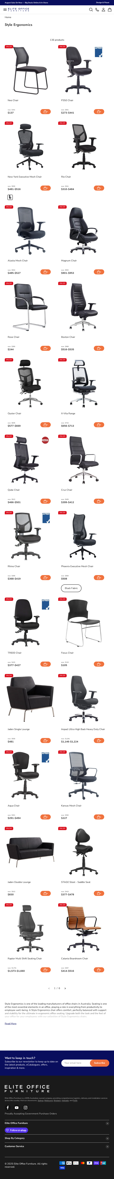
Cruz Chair (66, 490)
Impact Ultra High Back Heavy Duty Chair (83, 729)
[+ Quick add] (45, 111)
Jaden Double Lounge (19, 882)
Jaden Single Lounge (19, 729)
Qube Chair (14, 490)
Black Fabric (71, 588)
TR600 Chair (15, 652)
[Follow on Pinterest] (25, 1110)
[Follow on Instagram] (17, 1110)
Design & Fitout (102, 2)
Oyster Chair (14, 413)
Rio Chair (66, 176)
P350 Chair (67, 100)
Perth (75, 1100)
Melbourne (48, 1100)
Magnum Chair (69, 260)
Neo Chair (13, 100)
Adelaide (65, 1100)
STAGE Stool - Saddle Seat (75, 882)
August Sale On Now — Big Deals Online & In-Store (26, 2)
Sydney (40, 1100)
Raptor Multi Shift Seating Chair (25, 958)
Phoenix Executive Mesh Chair (77, 566)
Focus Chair (67, 652)
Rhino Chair (14, 566)
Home (8, 17)
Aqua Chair (14, 805)
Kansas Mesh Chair (71, 805)
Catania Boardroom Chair (74, 958)
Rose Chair (13, 337)
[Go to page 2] (65, 988)
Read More (10, 1023)
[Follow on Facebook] (8, 1110)
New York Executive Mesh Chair (25, 176)
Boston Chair (68, 337)
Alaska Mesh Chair (18, 260)
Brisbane (57, 1100)
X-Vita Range (68, 413)
